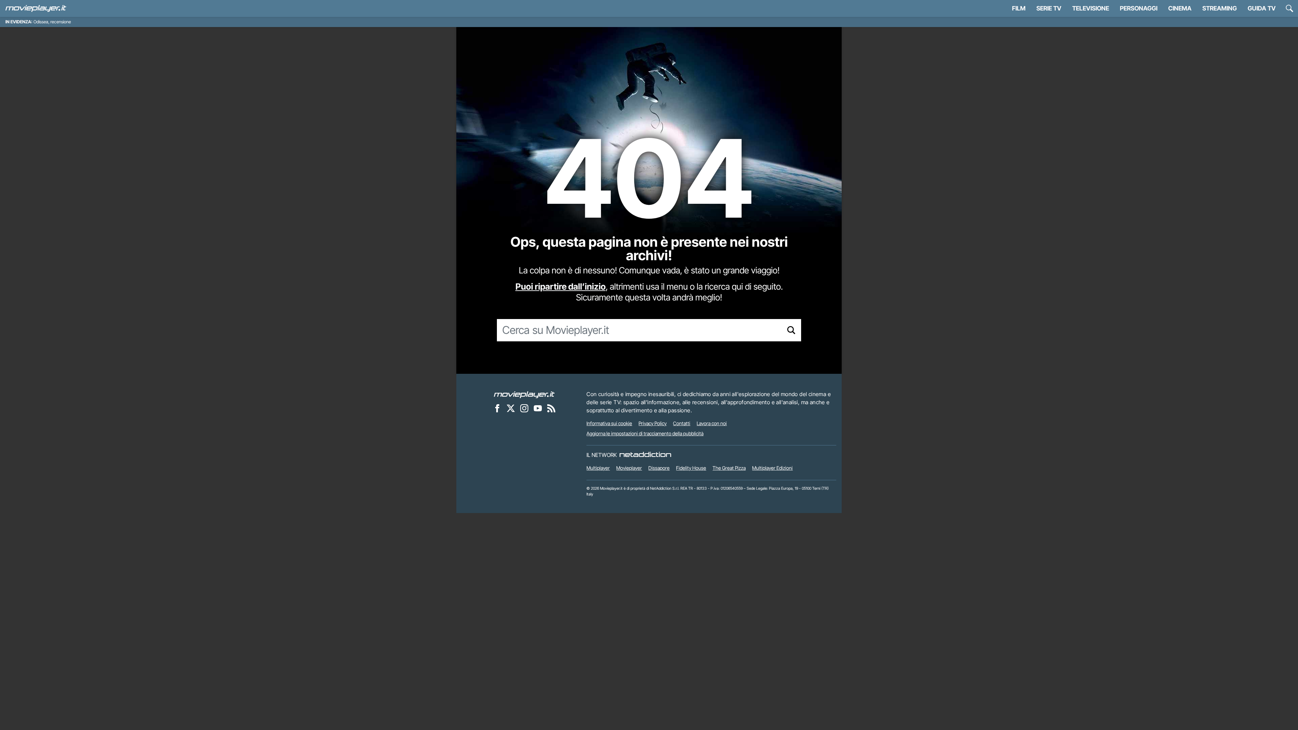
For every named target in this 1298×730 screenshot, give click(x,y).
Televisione (1090, 8)
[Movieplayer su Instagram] (524, 408)
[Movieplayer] (524, 394)
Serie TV (1048, 8)
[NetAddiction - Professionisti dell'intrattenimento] (645, 455)
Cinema (1180, 8)
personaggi (1138, 8)
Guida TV (1262, 8)
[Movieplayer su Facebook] (497, 408)
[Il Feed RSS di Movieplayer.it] (551, 408)
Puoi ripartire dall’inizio (560, 286)
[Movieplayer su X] (511, 408)
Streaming (1219, 8)
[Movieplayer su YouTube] (538, 408)
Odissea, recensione (52, 21)
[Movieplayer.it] (36, 8)
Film (1019, 8)
